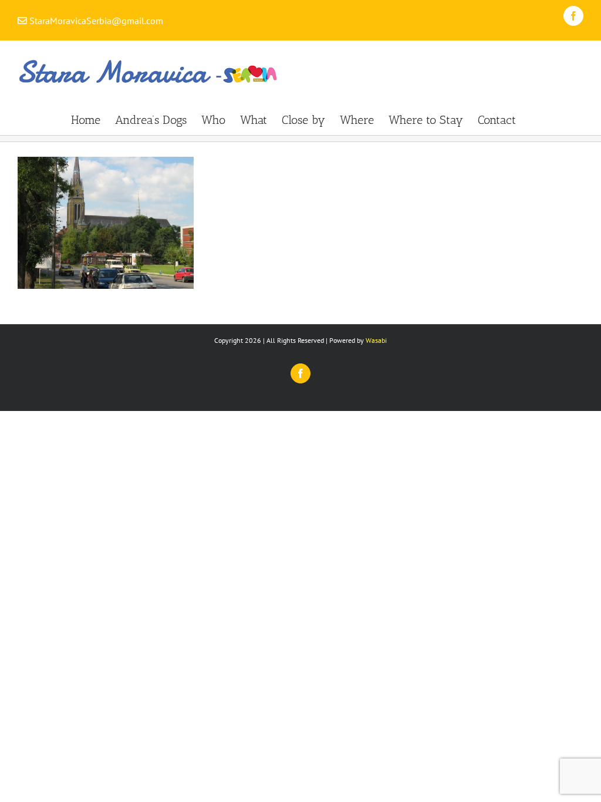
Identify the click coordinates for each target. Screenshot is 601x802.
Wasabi (376, 340)
